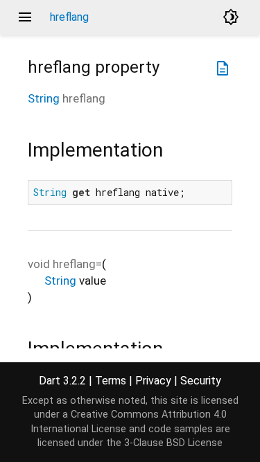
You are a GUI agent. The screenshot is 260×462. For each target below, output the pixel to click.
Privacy (153, 380)
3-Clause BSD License (173, 443)
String (44, 98)
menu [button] (25, 17)
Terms (110, 380)
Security (200, 380)
